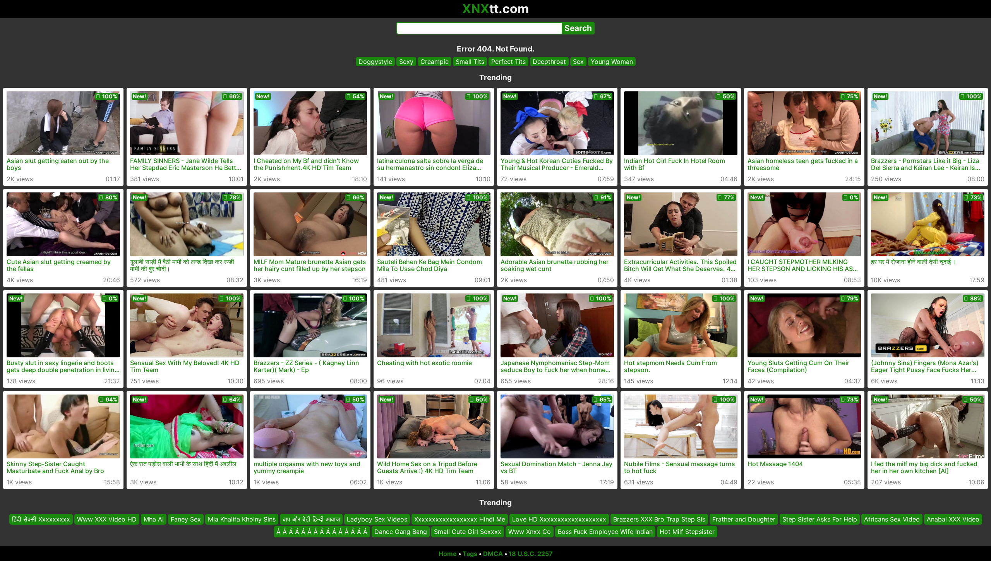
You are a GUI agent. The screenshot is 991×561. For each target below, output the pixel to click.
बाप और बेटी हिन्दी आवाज (311, 519)
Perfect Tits (508, 61)
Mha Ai (154, 519)
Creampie (434, 61)
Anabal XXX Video (953, 519)
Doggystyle (375, 61)
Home (448, 553)
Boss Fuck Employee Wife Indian (605, 532)
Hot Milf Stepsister (687, 532)
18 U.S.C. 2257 (531, 553)
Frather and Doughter (743, 519)
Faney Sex (186, 519)
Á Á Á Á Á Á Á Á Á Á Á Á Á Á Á (321, 532)
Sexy (406, 61)
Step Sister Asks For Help (819, 519)
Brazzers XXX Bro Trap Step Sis (659, 519)
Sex (578, 61)
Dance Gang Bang (400, 532)
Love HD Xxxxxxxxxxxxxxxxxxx (559, 519)
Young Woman (612, 61)
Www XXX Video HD (107, 519)
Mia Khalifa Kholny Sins (242, 519)
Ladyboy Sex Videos (377, 519)
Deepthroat (549, 61)
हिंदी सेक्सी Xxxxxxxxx (41, 519)
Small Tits (470, 61)
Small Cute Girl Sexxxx (467, 532)
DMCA (493, 553)
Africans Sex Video (892, 519)
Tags (470, 553)
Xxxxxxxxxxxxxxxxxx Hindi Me (459, 519)
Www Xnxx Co (529, 532)
